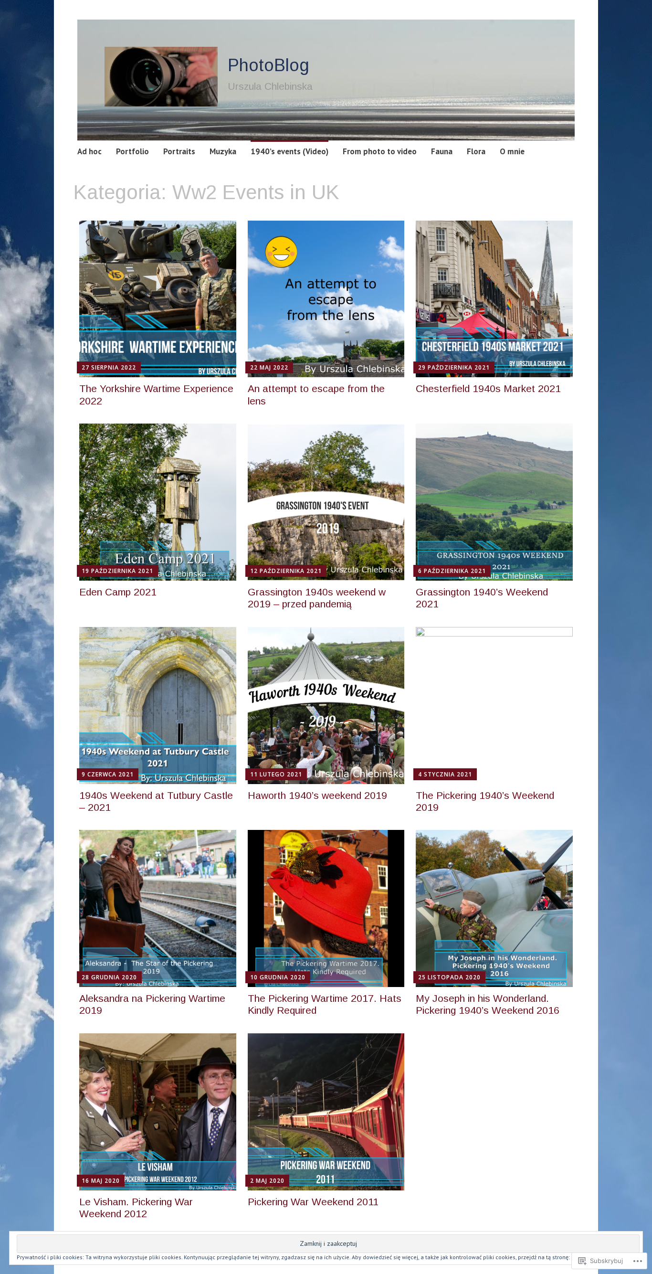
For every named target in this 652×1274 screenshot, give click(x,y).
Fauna (441, 151)
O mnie (512, 151)
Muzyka (223, 151)
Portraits (179, 151)
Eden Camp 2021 (118, 591)
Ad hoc (89, 151)
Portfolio (132, 151)
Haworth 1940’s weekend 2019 (317, 795)
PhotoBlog (268, 65)
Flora (476, 151)
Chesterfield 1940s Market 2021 (488, 388)
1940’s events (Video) (289, 151)
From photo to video (380, 151)
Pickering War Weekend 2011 (313, 1201)
